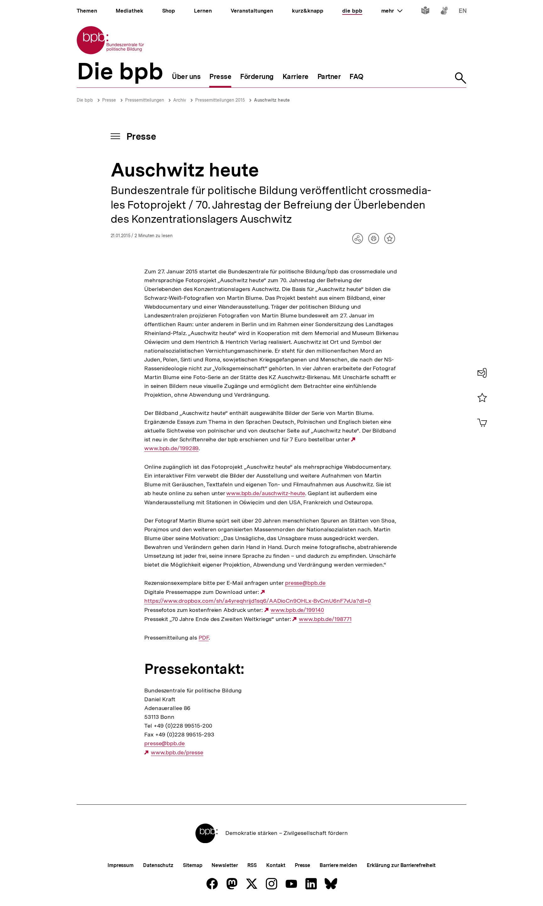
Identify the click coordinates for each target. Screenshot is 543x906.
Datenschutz (158, 865)
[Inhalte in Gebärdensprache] (444, 11)
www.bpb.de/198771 (325, 619)
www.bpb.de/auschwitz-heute (265, 493)
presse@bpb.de (305, 582)
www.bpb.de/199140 (297, 610)
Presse (109, 100)
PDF (204, 637)
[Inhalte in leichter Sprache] (425, 11)
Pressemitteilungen (144, 100)
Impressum (120, 865)
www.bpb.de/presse (177, 752)
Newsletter (224, 865)
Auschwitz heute (272, 100)
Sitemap (192, 865)
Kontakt (275, 865)
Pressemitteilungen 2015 (220, 100)
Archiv (179, 100)
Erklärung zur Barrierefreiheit (401, 865)
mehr (392, 11)
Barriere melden (338, 865)
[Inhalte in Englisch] (462, 11)
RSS (252, 865)
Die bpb (85, 100)
